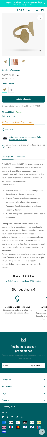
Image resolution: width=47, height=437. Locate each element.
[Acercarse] (40, 51)
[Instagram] (8, 417)
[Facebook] (3, 417)
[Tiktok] (17, 417)
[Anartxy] (23, 10)
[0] (42, 10)
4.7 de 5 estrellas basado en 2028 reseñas (23, 281)
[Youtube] (12, 417)
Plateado (11, 90)
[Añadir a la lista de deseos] (40, 17)
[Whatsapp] (22, 417)
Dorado (4, 90)
